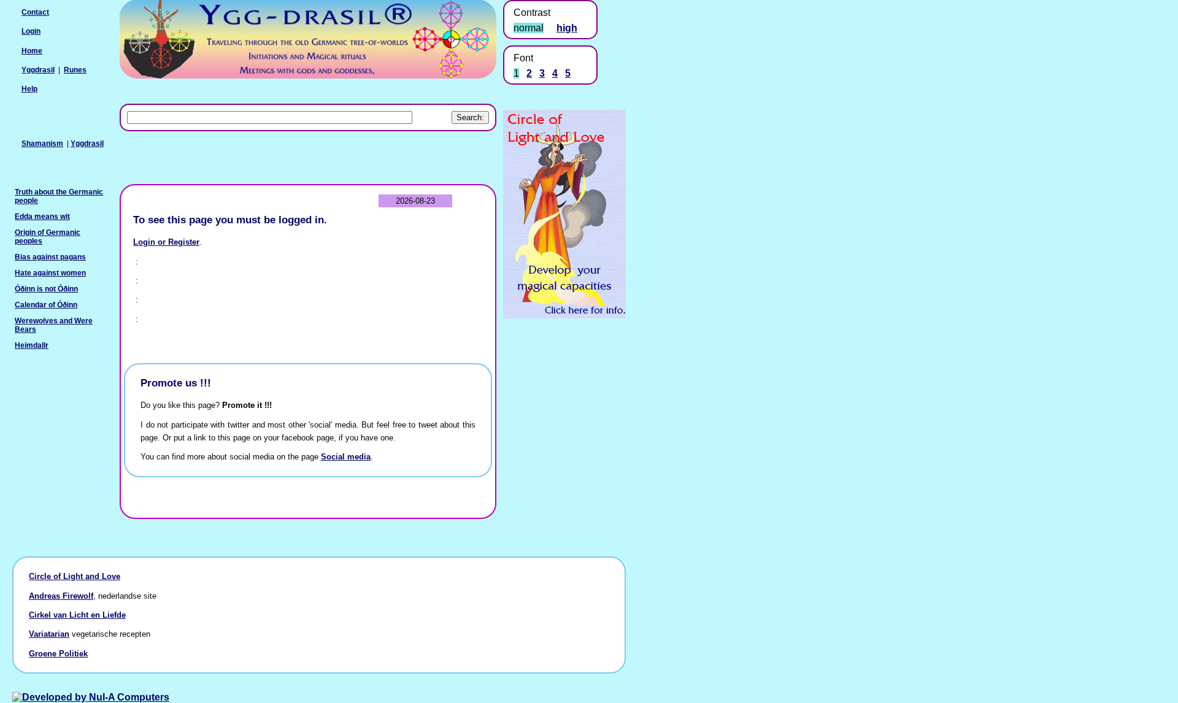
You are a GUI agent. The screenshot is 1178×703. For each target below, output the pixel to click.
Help (29, 89)
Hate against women (50, 273)
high (566, 28)
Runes (75, 70)
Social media (346, 456)
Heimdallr (31, 345)
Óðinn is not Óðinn (46, 289)
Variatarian (49, 634)
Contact (35, 12)
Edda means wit (42, 216)
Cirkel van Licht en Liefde (77, 615)
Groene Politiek (58, 653)
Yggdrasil (87, 143)
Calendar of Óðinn (46, 305)
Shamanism (42, 143)
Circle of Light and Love (74, 576)
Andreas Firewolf (61, 596)
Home (31, 51)
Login (30, 31)
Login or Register (166, 242)
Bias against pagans (50, 257)
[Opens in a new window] (564, 315)
